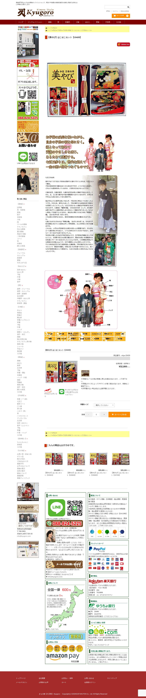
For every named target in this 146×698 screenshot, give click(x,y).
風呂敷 (19, 351)
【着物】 (20, 204)
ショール (20, 346)
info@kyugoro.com (54, 577)
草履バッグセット (23, 320)
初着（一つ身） (22, 399)
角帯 (18, 365)
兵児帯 (19, 368)
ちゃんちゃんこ (22, 442)
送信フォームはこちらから (57, 572)
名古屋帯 (20, 296)
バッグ (19, 329)
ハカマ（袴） (22, 411)
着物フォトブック (23, 478)
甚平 (18, 282)
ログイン (115, 11)
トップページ (21, 678)
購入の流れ (21, 459)
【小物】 (20, 307)
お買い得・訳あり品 (24, 454)
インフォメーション (36, 22)
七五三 (19, 401)
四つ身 (19, 409)
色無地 (19, 217)
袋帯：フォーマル (23, 289)
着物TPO (20, 464)
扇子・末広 (21, 334)
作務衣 (19, 243)
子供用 (108, 22)
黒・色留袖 (21, 210)
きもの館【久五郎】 (47, 12)
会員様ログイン (90, 682)
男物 (98, 22)
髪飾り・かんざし (23, 332)
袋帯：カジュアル (23, 291)
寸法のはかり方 (22, 461)
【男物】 (20, 357)
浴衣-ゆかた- (21, 270)
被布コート (21, 404)
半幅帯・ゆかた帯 (23, 298)
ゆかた (88, 22)
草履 (18, 322)
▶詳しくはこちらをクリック (99, 645)
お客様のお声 (43, 682)
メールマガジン (21, 682)
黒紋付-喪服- (21, 234)
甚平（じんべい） (23, 425)
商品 (54, 28)
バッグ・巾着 (22, 377)
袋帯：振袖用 (22, 294)
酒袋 (18, 337)
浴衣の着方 (21, 471)
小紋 (18, 219)
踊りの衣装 (21, 246)
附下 (18, 215)
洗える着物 (21, 229)
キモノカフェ (22, 227)
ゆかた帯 (20, 272)
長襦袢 (68, 22)
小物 (78, 22)
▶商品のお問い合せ (50, 395)
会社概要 (42, 678)
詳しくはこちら (53, 629)
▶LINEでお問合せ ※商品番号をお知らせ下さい (71, 392)
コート (19, 239)
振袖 (18, 212)
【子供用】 (21, 395)
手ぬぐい (20, 349)
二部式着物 (21, 236)
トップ (20, 22)
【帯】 (20, 285)
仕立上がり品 (22, 263)
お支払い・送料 (67, 678)
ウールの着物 (22, 224)
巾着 (18, 277)
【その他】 (21, 450)
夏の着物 (20, 231)
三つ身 (19, 406)
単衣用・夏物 (22, 303)
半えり (19, 310)
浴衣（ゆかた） (22, 423)
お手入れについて (23, 466)
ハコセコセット (22, 416)
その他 (119, 22)
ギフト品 (20, 456)
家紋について (22, 473)
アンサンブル (22, 418)
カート (64, 682)
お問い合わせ (89, 678)
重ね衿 (19, 317)
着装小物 (20, 344)
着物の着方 (21, 468)
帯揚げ (19, 315)
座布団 (19, 444)
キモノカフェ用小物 (24, 341)
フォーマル (21, 253)
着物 (50, 22)
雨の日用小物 (22, 339)
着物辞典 (20, 476)
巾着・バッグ (22, 433)
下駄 (18, 274)
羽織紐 (19, 382)
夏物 (18, 260)
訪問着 (19, 207)
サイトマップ (112, 678)
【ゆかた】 (21, 266)
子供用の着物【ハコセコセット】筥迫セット (76, 30)
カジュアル (21, 255)
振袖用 (19, 258)
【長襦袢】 (21, 249)
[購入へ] (123, 45)
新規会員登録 (125, 11)
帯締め (19, 313)
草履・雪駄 (21, 373)
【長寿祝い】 (22, 439)
